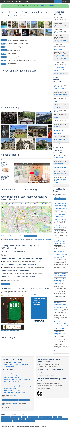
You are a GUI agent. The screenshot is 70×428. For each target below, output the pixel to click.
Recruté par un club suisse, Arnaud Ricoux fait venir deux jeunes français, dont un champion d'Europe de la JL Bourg (61, 207)
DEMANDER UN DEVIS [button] (5, 283)
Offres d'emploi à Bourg (9, 366)
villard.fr (59, 417)
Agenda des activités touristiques (12, 373)
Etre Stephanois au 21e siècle (30, 421)
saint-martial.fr (28, 419)
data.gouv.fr (48, 239)
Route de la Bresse (58, 163)
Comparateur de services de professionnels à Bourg (16, 364)
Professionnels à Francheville (33, 417)
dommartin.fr (24, 417)
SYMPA (12, 330)
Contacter (13, 395)
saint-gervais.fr (22, 419)
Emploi (20, 1)
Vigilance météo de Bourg (10, 388)
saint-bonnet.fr (15, 419)
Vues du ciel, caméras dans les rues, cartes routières (17, 379)
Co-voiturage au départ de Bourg (12, 385)
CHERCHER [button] (4, 63)
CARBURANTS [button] (4, 40)
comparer (33, 294)
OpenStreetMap (41, 232)
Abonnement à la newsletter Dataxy (15, 392)
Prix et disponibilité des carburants (17, 372)
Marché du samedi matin (60, 32)
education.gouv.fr (40, 239)
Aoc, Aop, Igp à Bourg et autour (11, 381)
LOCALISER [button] (4, 60)
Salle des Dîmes (58, 122)
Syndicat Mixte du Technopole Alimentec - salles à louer (60, 132)
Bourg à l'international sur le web (12, 390)
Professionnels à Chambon (16, 417)
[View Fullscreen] (2, 205)
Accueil (8, 1)
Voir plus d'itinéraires (59, 185)
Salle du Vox (57, 126)
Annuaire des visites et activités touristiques (14, 375)
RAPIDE (7, 330)
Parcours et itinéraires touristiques (12, 377)
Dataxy (11, 239)
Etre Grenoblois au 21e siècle (6, 421)
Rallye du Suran (58, 49)
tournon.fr (54, 417)
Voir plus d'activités (59, 143)
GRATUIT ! (16, 330)
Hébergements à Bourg (15, 362)
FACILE (3, 330)
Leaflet (37, 232)
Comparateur (14, 1)
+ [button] (2, 207)
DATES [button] (3, 43)
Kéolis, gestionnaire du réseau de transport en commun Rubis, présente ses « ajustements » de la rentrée (60, 218)
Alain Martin (12, 15)
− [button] (2, 209)
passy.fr (50, 417)
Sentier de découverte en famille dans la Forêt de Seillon (60, 181)
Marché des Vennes (59, 21)
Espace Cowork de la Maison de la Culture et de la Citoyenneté (60, 88)
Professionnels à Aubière (6, 417)
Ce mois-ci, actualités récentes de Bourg (14, 383)
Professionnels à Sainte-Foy (62, 419)
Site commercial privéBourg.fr (58, 2)
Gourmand (25, 1)
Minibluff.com (16, 292)
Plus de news (57, 350)
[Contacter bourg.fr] (65, 1)
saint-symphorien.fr (47, 419)
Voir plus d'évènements (60, 73)
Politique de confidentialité (47, 5)
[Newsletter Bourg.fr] (63, 1)
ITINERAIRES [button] (4, 50)
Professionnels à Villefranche (6, 419)
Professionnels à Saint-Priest (37, 419)
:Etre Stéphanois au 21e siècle (18, 421)
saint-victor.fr (54, 419)
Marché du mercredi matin (60, 26)
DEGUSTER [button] (4, 53)
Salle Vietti (57, 111)
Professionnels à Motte (43, 417)
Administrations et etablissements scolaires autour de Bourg (18, 386)
